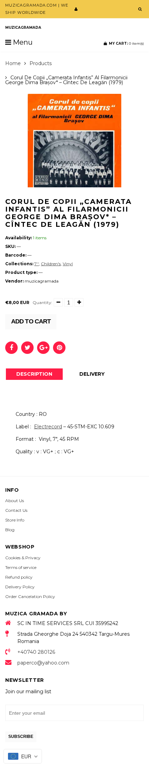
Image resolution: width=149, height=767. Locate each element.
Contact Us (16, 510)
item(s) (126, 43)
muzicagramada (23, 27)
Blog (10, 529)
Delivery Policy (20, 586)
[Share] (11, 347)
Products (40, 63)
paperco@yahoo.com (43, 663)
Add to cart (31, 321)
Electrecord (48, 426)
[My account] (76, 9)
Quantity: (42, 302)
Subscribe (20, 736)
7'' (36, 263)
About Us (14, 500)
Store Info (14, 520)
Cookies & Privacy (23, 557)
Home (13, 63)
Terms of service (20, 567)
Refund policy (19, 577)
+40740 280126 (36, 652)
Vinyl (68, 263)
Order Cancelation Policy (30, 596)
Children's (51, 263)
